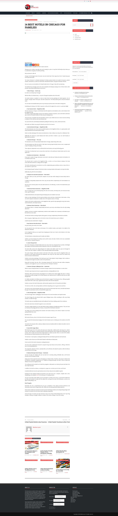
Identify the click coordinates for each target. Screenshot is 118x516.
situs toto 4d (73, 499)
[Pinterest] (33, 65)
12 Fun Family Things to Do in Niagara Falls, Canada (31, 452)
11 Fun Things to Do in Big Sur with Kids (62, 470)
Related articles (28, 438)
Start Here (28, 13)
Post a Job (75, 13)
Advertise (44, 13)
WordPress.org (77, 39)
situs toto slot (73, 500)
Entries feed (77, 35)
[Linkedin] (31, 65)
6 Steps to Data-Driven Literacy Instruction (84, 96)
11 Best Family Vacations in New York (59, 422)
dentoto (72, 498)
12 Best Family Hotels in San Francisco (36, 422)
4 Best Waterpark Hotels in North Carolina (46, 469)
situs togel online (74, 497)
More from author (36, 438)
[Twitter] (28, 65)
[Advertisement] (47, 405)
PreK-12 (33, 13)
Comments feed (78, 37)
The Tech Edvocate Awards (53, 13)
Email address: (75, 71)
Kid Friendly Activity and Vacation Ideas (31, 19)
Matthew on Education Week (82, 88)
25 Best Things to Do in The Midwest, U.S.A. (31, 469)
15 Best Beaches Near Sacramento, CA (61, 451)
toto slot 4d (73, 501)
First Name (74, 75)
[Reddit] (36, 65)
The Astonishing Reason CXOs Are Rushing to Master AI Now (46, 15)
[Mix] (38, 65)
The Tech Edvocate (67, 13)
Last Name (74, 79)
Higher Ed (38, 13)
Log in (76, 34)
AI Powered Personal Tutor (84, 13)
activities (37, 375)
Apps (61, 13)
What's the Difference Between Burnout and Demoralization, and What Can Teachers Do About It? (84, 105)
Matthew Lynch (28, 30)
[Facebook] (26, 65)
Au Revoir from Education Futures (82, 92)
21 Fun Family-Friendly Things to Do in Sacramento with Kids (46, 452)
